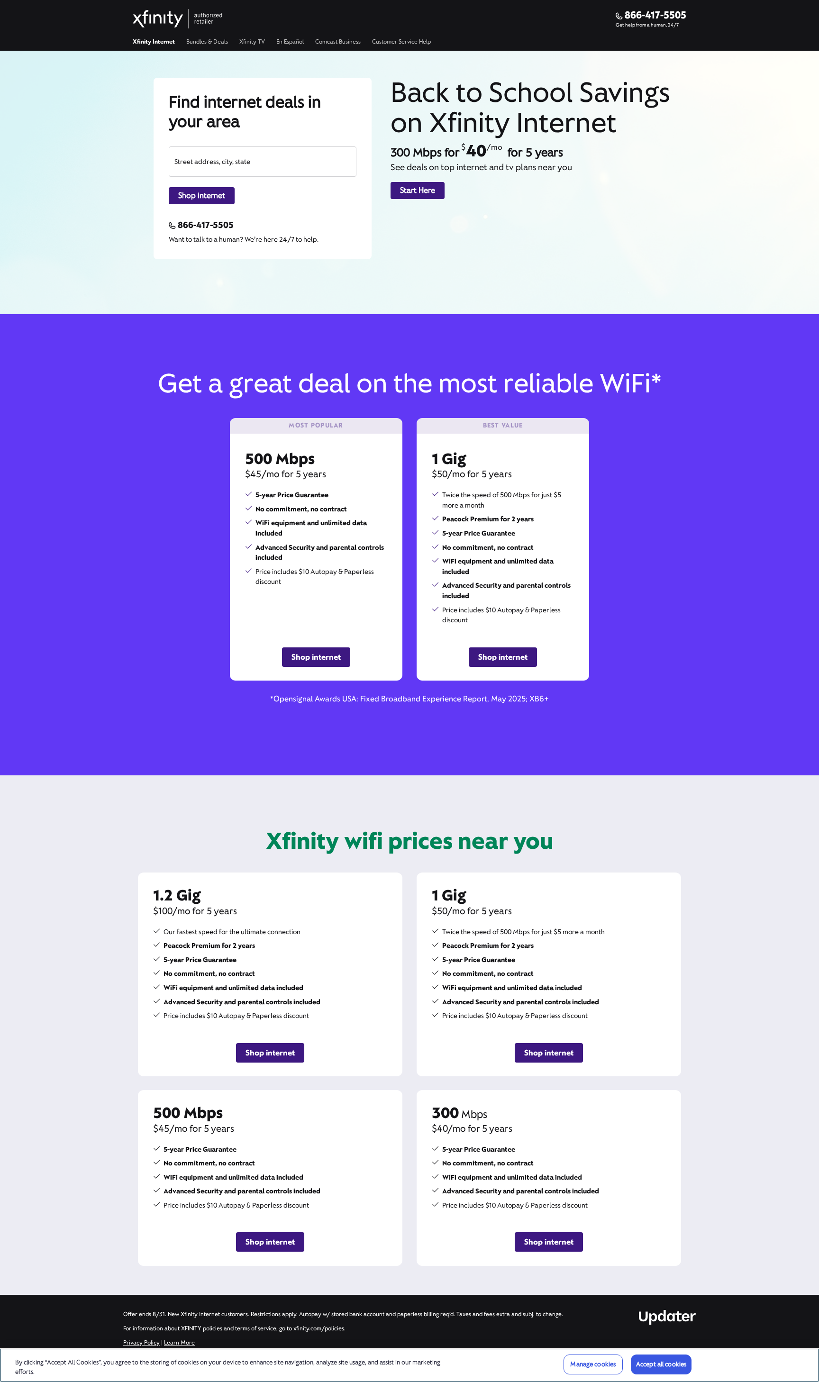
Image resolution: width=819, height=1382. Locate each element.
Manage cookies (593, 1364)
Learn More (179, 1342)
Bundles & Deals (207, 41)
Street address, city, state (212, 161)
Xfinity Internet (154, 41)
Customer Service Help (401, 41)
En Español (290, 41)
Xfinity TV (252, 41)
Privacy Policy (141, 1342)
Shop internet (201, 195)
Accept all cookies (661, 1364)
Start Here (417, 190)
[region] (409, 1365)
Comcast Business (338, 41)
